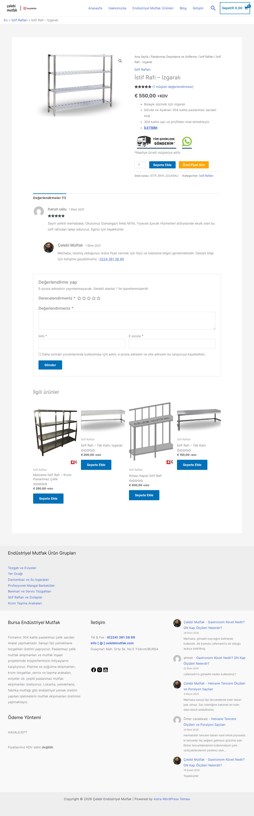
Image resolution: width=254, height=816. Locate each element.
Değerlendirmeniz (55, 308)
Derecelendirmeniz (56, 298)
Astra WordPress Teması (172, 799)
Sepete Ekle (162, 165)
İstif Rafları (20, 20)
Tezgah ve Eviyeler (22, 568)
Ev (6, 20)
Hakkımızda (117, 8)
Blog (183, 8)
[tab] (49, 198)
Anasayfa (95, 8)
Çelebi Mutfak (194, 622)
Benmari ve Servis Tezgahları (29, 591)
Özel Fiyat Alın (194, 165)
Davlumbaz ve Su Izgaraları (28, 580)
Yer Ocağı (15, 574)
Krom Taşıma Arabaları (25, 603)
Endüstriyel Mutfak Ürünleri (153, 8)
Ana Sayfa (141, 57)
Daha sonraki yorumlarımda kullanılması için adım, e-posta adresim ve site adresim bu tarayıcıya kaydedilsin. (123, 354)
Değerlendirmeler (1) (49, 198)
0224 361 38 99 (112, 259)
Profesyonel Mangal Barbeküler (31, 586)
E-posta (136, 336)
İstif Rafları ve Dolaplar (25, 597)
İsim (42, 336)
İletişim (198, 8)
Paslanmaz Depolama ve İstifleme (174, 57)
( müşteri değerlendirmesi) (172, 87)
